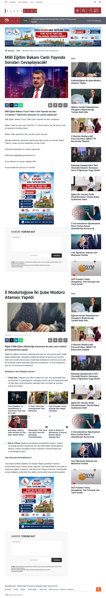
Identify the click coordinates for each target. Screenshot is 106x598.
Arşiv (31, 2)
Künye (16, 589)
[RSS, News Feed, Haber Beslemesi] (98, 589)
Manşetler (13, 2)
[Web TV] (95, 2)
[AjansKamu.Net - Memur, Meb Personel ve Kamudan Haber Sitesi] (21, 10)
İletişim (23, 589)
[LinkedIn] (16, 105)
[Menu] (77, 11)
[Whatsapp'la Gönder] (21, 105)
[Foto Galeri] (100, 2)
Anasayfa (10, 51)
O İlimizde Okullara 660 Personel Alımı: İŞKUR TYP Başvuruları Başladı (53, 20)
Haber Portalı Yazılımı (15, 595)
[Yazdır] (50, 105)
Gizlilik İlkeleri (32, 589)
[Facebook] (7, 105)
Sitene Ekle (39, 2)
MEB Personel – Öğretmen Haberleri (61, 589)
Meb (18, 51)
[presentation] (12, 20)
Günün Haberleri (23, 2)
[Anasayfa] (6, 2)
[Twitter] (12, 105)
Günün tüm (94, 21)
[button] (55, 105)
